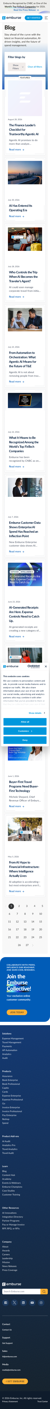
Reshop (5, 1119)
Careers (6, 1254)
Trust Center (42, 1402)
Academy (6, 1179)
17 (17, 929)
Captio (5, 1088)
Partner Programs (10, 1221)
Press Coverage (9, 1270)
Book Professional (11, 1084)
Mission (6, 1262)
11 (9, 922)
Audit (5, 1058)
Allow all (25, 722)
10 (40, 914)
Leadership (7, 1258)
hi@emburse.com (9, 1357)
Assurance (7, 1076)
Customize (23, 731)
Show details (35, 713)
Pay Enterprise (9, 1115)
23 (25, 937)
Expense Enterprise (11, 1096)
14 (32, 922)
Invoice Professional (12, 1111)
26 (19, 945)
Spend (5, 1123)
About (5, 1247)
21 (9, 937)
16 (9, 929)
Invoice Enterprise (11, 1107)
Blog (4, 1171)
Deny (25, 740)
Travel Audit (8, 1153)
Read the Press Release (25, 10)
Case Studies (8, 1191)
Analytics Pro (8, 1145)
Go (3, 1103)
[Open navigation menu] (46, 18)
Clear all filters (35, 67)
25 (40, 937)
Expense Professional (12, 1100)
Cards (5, 1092)
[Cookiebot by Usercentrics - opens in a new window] (29, 666)
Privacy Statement (10, 1402)
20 (40, 929)
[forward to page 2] (32, 945)
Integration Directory (12, 1217)
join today (17, 1012)
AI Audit (6, 1141)
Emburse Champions (12, 1187)
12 (17, 922)
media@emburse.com (11, 1370)
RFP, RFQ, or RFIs (11, 1228)
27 (27, 945)
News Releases (9, 1266)
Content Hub (8, 1175)
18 (25, 929)
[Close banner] (46, 666)
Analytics (6, 1054)
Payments (7, 1046)
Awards (6, 1251)
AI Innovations (9, 1213)
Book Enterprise (10, 1080)
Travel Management (11, 1042)
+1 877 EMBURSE (15, 1381)
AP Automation (9, 1050)
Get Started (33, 18)
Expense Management (13, 1038)
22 (17, 937)
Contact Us (7, 1330)
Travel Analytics (9, 1149)
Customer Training (11, 1195)
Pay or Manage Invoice (13, 1225)
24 (32, 937)
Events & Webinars (11, 1183)
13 (25, 922)
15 (40, 922)
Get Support (7, 1343)
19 (32, 929)
